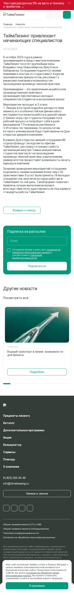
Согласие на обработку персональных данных (29, 537)
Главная (7, 24)
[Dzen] (30, 508)
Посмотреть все (15, 298)
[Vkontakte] (14, 508)
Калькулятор (12, 444)
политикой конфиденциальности (27, 256)
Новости (20, 24)
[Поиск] (49, 15)
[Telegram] (6, 508)
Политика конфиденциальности (21, 533)
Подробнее (37, 371)
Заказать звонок (37, 493)
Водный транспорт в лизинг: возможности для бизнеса (35, 353)
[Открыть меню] (67, 15)
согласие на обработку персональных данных (36, 251)
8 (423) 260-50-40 (14, 477)
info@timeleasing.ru (16, 483)
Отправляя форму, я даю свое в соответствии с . (36, 253)
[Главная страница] (15, 14)
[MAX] (22, 508)
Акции (7, 437)
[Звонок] (58, 15)
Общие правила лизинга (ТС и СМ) (22, 524)
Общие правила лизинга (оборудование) (26, 529)
